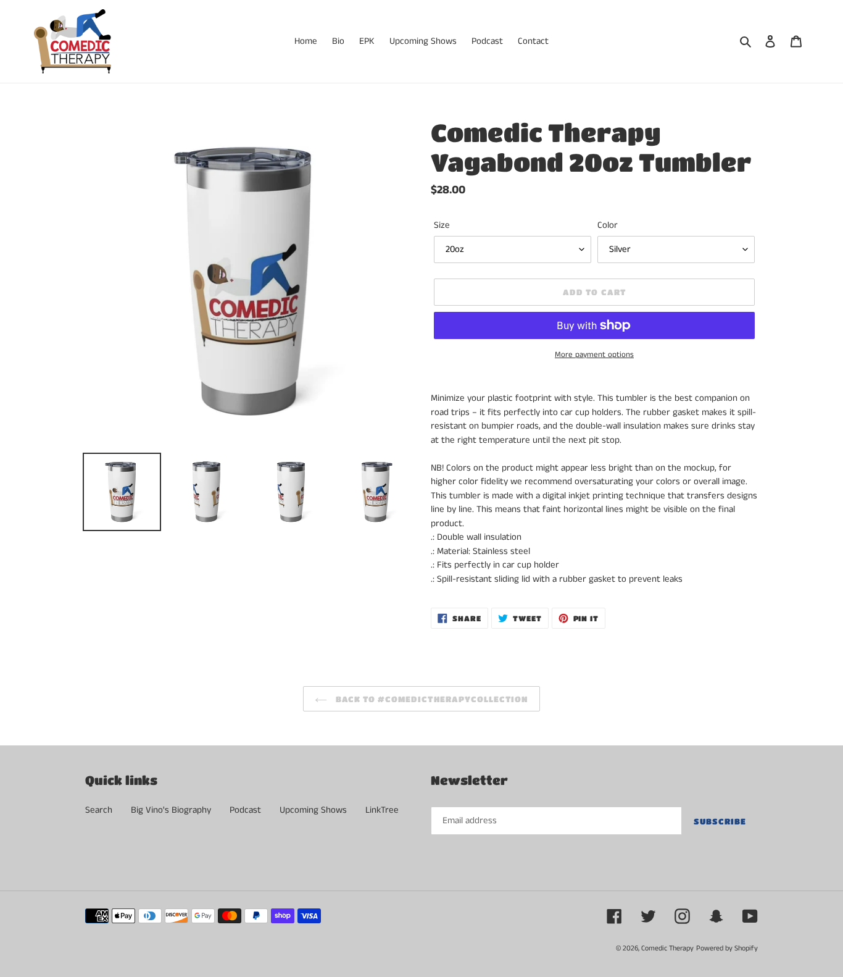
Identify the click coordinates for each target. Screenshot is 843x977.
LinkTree (382, 809)
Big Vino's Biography (171, 809)
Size (442, 225)
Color (607, 225)
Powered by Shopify (727, 948)
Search (98, 809)
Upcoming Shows (313, 809)
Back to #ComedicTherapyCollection (430, 698)
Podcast (245, 809)
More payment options (594, 355)
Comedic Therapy (667, 948)
